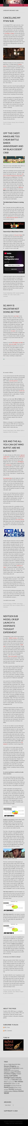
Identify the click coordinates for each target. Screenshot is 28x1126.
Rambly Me (18, 1085)
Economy (9, 989)
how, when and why (20, 519)
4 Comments (8, 124)
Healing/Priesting (10, 1081)
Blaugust (6, 1066)
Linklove (13, 1083)
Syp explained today (7, 478)
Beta (19, 1064)
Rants (6, 1087)
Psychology (13, 1085)
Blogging (13, 1066)
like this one (21, 390)
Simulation (10, 991)
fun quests (13, 330)
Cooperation (15, 1068)
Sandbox (16, 1087)
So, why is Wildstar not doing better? (11, 308)
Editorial (7, 1070)
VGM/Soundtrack (8, 1091)
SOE (11, 605)
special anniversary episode (12, 217)
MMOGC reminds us (13, 638)
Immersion (7, 1083)
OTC (9, 294)
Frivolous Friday (10, 1074)
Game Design (20, 603)
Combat (17, 1066)
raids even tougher (13, 344)
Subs (17, 122)
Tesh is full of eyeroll (12, 656)
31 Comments (15, 432)
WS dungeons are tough (18, 342)
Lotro (17, 1083)
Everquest (9, 603)
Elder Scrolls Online (16, 989)
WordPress (19, 1121)
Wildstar (18, 430)
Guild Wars (15, 1079)
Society (11, 1089)
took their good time (13, 380)
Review (11, 1087)
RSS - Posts (7, 1027)
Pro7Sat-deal (8, 465)
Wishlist (21, 1091)
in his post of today (18, 235)
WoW (22, 430)
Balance (7, 1064)
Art (4, 1064)
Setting (19, 1087)
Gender (10, 1079)
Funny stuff (8, 1076)
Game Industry (10, 430)
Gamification (6, 1079)
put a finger (16, 316)
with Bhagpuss (21, 461)
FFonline (9, 122)
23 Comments (10, 993)
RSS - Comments (8, 1030)
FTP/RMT (5, 294)
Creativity (21, 1068)
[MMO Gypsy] (14, 2)
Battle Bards (10, 293)
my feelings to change (9, 33)
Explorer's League (9, 1072)
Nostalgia (7, 1085)
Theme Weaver (19, 1123)
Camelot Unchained (20, 293)
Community (7, 1068)
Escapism (12, 1070)
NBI (19, 1083)
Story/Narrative (17, 1089)
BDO (14, 293)
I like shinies (18, 1081)
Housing (13, 122)
